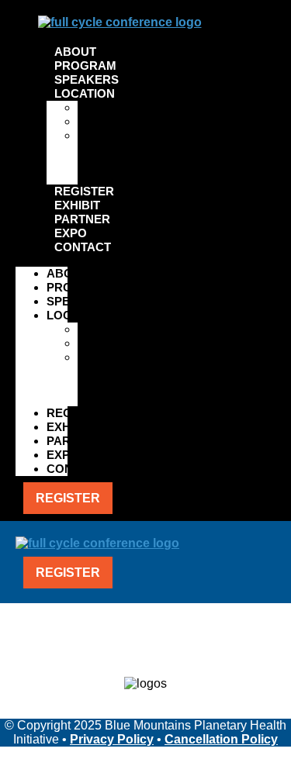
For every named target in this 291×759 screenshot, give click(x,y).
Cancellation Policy (221, 739)
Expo (70, 233)
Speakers (86, 79)
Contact (82, 247)
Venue (96, 107)
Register (84, 191)
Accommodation (126, 121)
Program (85, 65)
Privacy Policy (112, 739)
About (75, 51)
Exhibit (77, 205)
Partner (82, 219)
